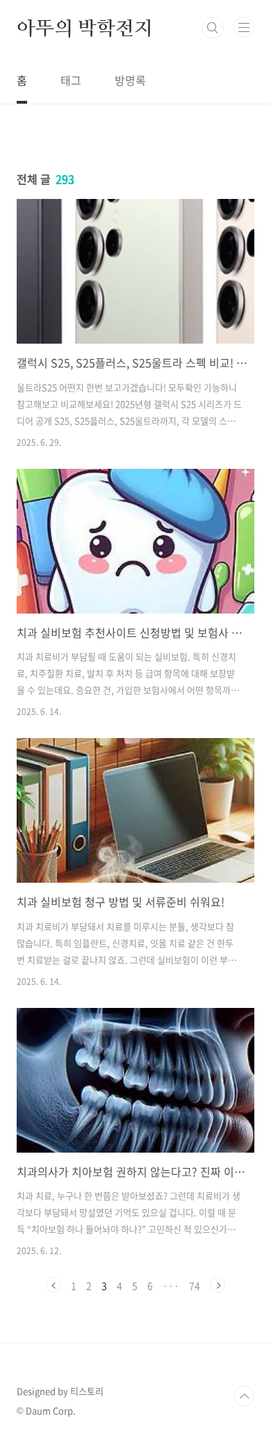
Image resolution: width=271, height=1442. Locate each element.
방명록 (130, 80)
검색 (212, 27)
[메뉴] (243, 27)
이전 (53, 1284)
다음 (217, 1284)
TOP (243, 1396)
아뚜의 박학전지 (84, 28)
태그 (70, 80)
